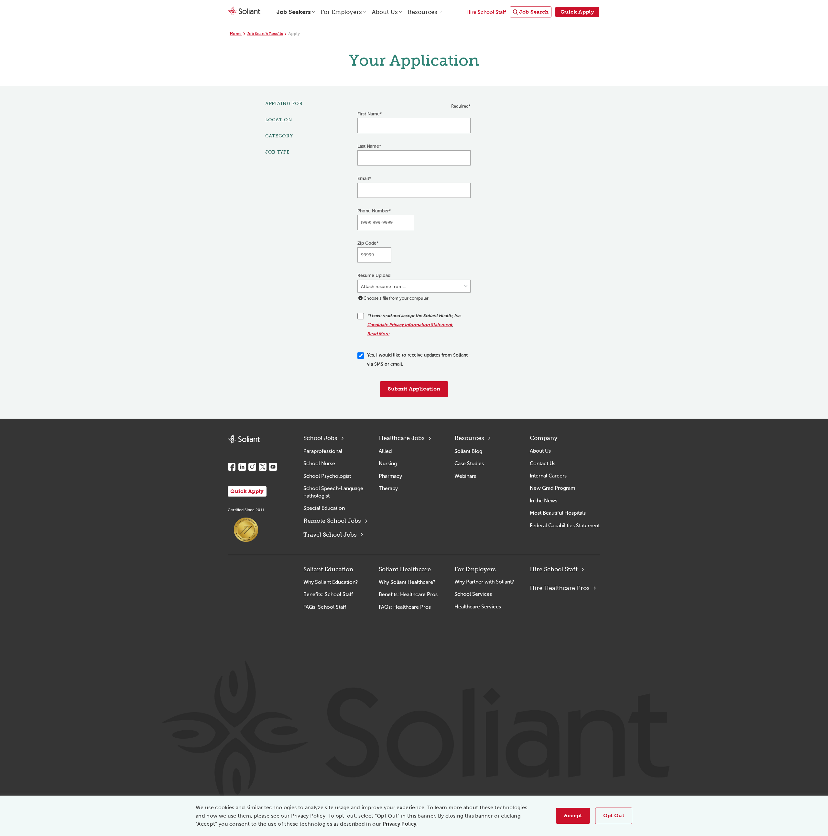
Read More (378, 334)
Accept (573, 815)
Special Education (324, 508)
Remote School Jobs (332, 520)
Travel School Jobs (330, 534)
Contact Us (542, 463)
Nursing (388, 463)
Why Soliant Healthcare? (407, 582)
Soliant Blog (468, 451)
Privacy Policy (399, 824)
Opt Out (613, 815)
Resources (469, 438)
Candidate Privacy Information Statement (409, 324)
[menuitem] (530, 12)
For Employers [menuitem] (341, 12)
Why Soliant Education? (330, 582)
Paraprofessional (322, 451)
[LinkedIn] (242, 467)
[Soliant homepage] (244, 439)
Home (236, 33)
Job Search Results (265, 33)
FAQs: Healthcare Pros (405, 607)
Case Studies (469, 463)
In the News (543, 501)
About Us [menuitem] (385, 12)
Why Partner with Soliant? (484, 582)
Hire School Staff (554, 569)
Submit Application (414, 389)
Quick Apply (247, 491)
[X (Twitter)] (263, 467)
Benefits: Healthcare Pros (408, 594)
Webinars (465, 476)
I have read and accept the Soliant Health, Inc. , (414, 325)
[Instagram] (252, 467)
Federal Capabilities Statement (565, 525)
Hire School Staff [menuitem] (486, 12)
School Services (473, 594)
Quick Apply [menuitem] (577, 12)
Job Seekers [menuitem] (294, 12)
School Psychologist (327, 476)
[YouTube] (273, 467)
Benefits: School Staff (328, 594)
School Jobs (320, 438)
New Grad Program (552, 488)
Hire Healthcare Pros (560, 588)
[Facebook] (231, 467)
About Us (540, 451)
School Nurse (319, 463)
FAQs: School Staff (324, 607)
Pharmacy (390, 476)
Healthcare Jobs (402, 438)
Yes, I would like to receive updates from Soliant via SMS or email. (417, 359)
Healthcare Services (477, 607)
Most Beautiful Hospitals (558, 513)
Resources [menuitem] (422, 12)
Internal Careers (548, 476)
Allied (385, 451)
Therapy (388, 488)
